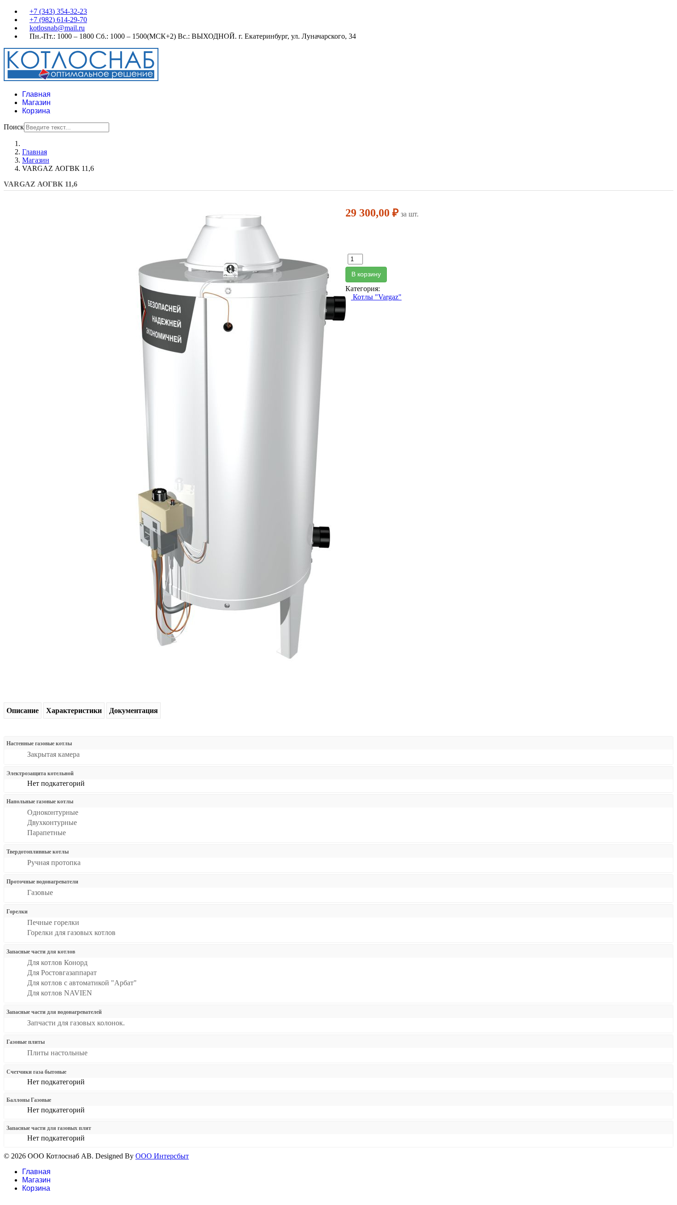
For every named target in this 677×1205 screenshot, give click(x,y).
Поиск (14, 127)
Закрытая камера (53, 754)
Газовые (40, 892)
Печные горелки (53, 922)
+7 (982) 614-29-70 (58, 19)
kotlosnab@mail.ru (57, 28)
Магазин (36, 102)
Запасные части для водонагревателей (54, 1012)
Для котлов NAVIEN (59, 993)
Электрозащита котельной (40, 773)
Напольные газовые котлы (39, 801)
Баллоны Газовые (28, 1100)
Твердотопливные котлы (37, 851)
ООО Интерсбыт (162, 1156)
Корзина (36, 111)
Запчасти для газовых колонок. (76, 1023)
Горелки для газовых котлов (71, 932)
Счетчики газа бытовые (36, 1072)
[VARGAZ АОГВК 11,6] (241, 434)
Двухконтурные (52, 822)
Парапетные (46, 832)
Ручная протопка (54, 862)
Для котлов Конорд (57, 962)
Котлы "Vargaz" (376, 297)
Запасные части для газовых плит (48, 1128)
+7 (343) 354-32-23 (58, 11)
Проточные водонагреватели (42, 881)
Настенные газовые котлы (39, 743)
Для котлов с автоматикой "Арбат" (82, 983)
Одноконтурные (52, 812)
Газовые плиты (25, 1042)
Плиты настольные (57, 1053)
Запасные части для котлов (40, 951)
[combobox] (66, 127)
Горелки (17, 911)
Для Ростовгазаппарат (62, 973)
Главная (36, 94)
